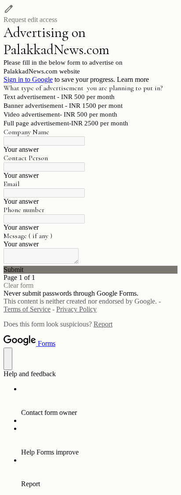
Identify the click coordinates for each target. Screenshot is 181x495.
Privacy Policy (76, 309)
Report (103, 324)
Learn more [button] (133, 79)
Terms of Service (27, 309)
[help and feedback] (8, 359)
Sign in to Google (28, 79)
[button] (90, 14)
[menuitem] (99, 401)
